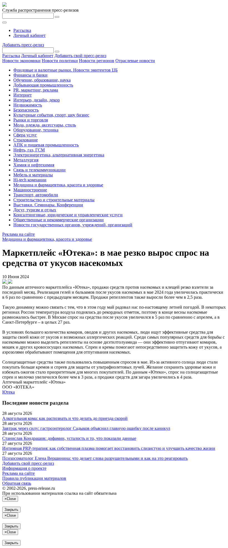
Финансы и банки (30, 75)
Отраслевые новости (135, 60)
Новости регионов (96, 60)
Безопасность (26, 110)
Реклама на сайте (18, 234)
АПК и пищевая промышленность (46, 145)
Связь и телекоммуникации (39, 170)
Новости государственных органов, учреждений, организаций (72, 224)
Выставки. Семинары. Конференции (48, 204)
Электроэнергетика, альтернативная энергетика (58, 155)
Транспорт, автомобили (35, 194)
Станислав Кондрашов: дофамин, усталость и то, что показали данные (69, 438)
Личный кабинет (29, 35)
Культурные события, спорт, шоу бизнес (51, 115)
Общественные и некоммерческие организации (58, 219)
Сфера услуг (25, 135)
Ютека (8, 392)
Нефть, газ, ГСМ (29, 150)
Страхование (25, 140)
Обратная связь (16, 483)
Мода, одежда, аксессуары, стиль (44, 125)
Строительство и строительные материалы (54, 199)
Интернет (22, 95)
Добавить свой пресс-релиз (80, 55)
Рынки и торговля (30, 120)
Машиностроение (30, 189)
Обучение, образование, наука (42, 80)
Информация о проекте (24, 468)
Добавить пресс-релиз (23, 44)
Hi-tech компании (29, 179)
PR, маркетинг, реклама (35, 90)
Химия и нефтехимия (33, 165)
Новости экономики (21, 60)
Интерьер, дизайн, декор (36, 100)
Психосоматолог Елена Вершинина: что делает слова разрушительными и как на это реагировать (95, 458)
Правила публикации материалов (34, 478)
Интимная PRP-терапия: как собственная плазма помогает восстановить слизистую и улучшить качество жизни (108, 448)
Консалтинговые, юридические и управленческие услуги (68, 214)
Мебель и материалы (33, 174)
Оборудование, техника (35, 130)
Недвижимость (27, 105)
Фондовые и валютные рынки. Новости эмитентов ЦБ (65, 70)
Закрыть (11, 510)
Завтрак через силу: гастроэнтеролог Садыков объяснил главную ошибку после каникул (86, 428)
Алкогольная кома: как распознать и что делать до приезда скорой (65, 418)
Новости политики (60, 60)
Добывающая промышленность (43, 85)
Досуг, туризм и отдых (34, 209)
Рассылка (22, 30)
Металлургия (25, 160)
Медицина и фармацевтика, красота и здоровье (58, 184)
